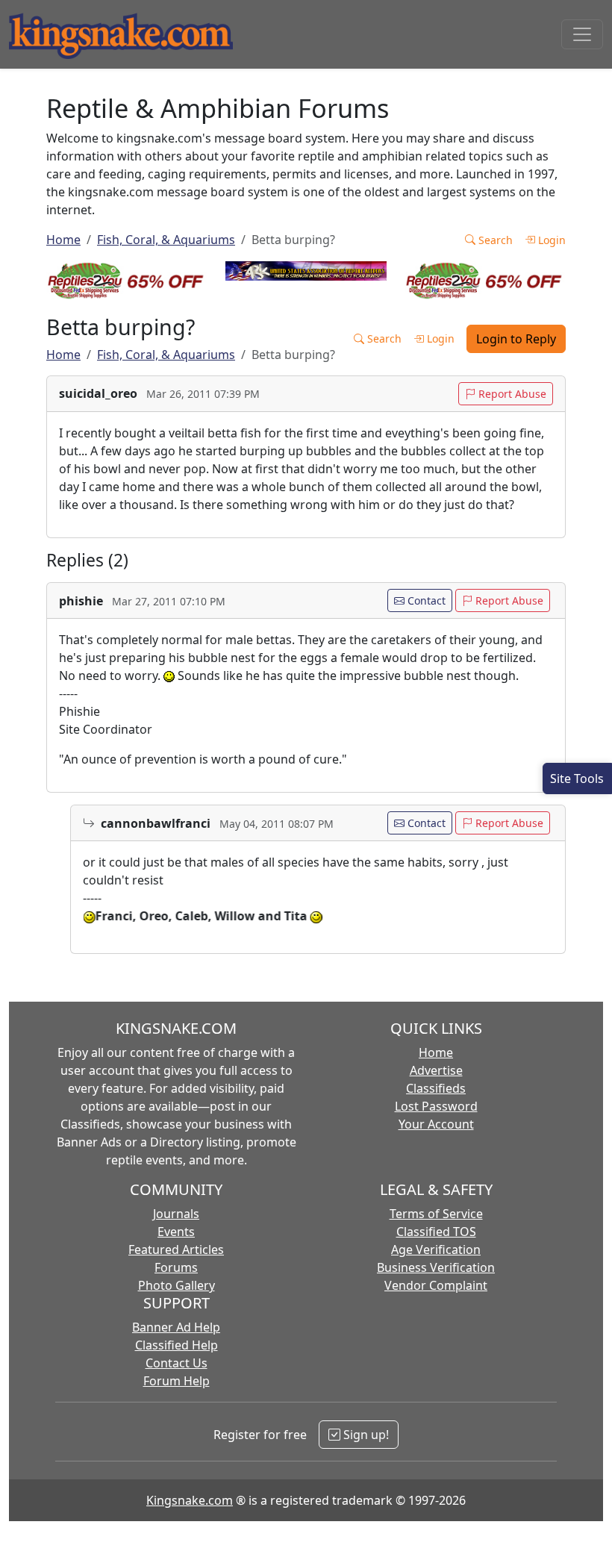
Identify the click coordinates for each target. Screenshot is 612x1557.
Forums (176, 1267)
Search (494, 240)
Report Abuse (510, 394)
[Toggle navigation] (582, 34)
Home (63, 239)
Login (550, 240)
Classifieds (436, 1088)
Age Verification (436, 1249)
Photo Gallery (176, 1285)
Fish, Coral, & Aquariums (166, 239)
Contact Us (176, 1363)
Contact (425, 600)
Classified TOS (436, 1231)
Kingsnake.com (189, 1500)
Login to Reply (516, 339)
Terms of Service (436, 1213)
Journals (176, 1213)
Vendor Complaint (435, 1285)
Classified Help (176, 1345)
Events (176, 1231)
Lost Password (436, 1106)
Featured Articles (176, 1249)
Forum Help (176, 1381)
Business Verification (436, 1267)
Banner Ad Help (176, 1327)
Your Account (436, 1124)
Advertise (436, 1070)
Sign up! (364, 1434)
